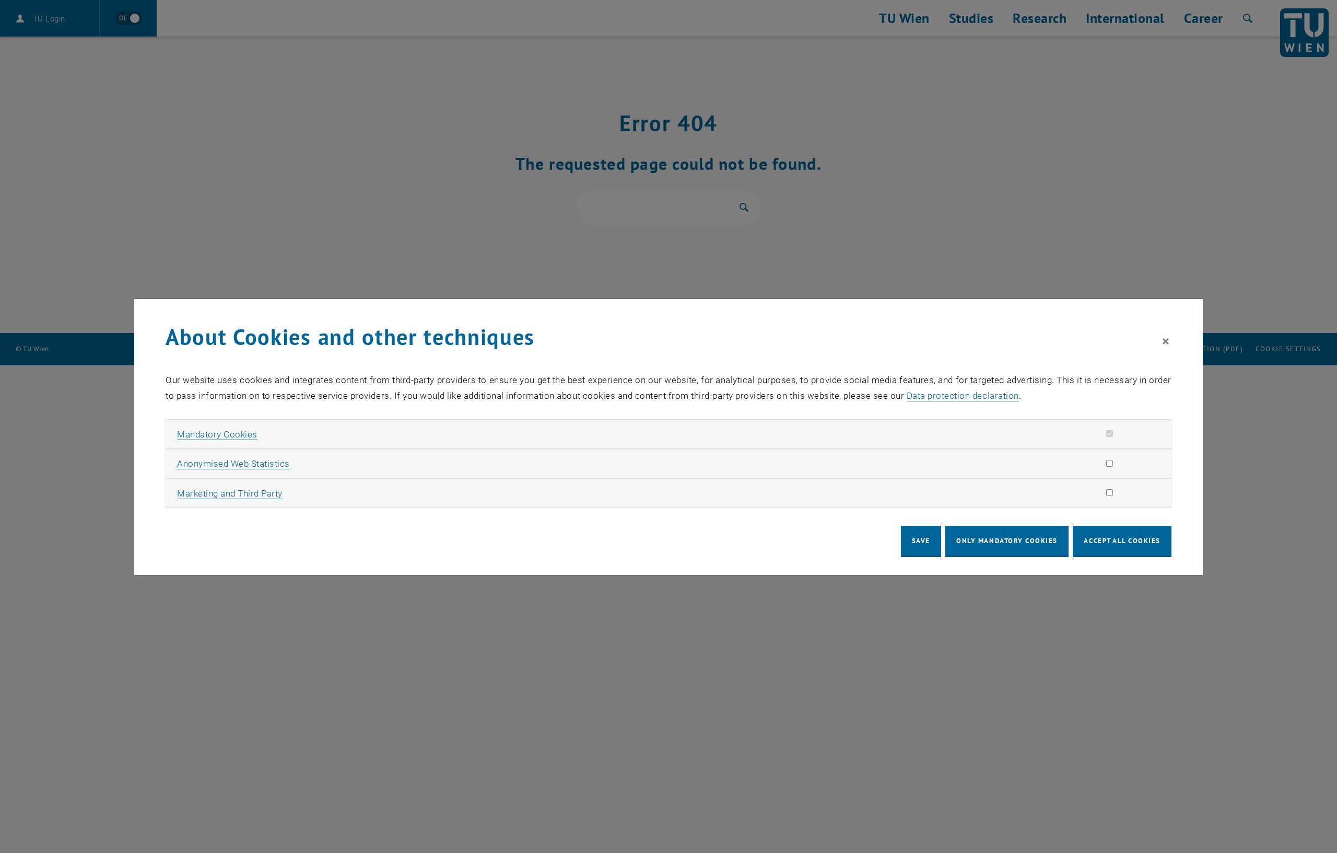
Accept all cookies (1122, 540)
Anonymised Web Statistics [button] (233, 463)
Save (921, 540)
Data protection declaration (963, 395)
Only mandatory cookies (1007, 540)
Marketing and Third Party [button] (230, 493)
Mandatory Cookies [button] (217, 434)
